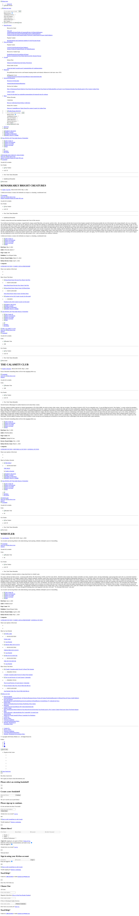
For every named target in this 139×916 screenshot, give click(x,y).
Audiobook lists (22, 40)
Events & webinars (43, 94)
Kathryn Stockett (6, 368)
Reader (6, 835)
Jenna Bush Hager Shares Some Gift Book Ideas (16, 293)
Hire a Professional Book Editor (12, 709)
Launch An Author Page (40, 108)
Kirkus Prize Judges (31, 703)
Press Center (22, 715)
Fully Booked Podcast (35, 56)
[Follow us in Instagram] (4, 745)
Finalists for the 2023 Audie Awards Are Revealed (16, 301)
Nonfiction (23, 33)
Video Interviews (8, 18)
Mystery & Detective (32, 32)
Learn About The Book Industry (70, 709)
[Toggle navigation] (1, 8)
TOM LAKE (7, 639)
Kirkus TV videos (48, 701)
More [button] (5, 96)
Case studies (20, 94)
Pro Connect (7, 21)
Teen (21, 47)
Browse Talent (20, 108)
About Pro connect (29, 108)
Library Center (11, 91)
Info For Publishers (30, 715)
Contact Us (7, 728)
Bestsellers (9, 40)
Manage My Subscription (22, 706)
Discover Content (11, 108)
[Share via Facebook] (9, 142)
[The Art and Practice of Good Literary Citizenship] (17, 677)
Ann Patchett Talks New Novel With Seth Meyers (16, 691)
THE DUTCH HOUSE (10, 661)
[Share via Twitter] (9, 143)
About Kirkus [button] (7, 714)
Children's (50, 35)
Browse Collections (12, 102)
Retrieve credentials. (16, 822)
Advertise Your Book (75, 89)
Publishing (17, 83)
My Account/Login (33, 712)
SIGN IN (9, 4)
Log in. (16, 814)
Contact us (6, 716)
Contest (15, 715)
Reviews (6, 151)
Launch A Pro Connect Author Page (90, 89)
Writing (9, 83)
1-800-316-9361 (9, 876)
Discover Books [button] (8, 696)
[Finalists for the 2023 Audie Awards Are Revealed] (17, 296)
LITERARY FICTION (6, 266)
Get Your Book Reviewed (30, 89)
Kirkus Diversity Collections (11, 712)
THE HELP (7, 468)
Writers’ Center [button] (8, 708)
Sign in (3, 841)
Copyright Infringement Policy (11, 721)
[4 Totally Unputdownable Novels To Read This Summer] (19, 669)
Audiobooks (10, 32)
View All (9, 30)
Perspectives (14, 54)
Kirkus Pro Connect (23, 712)
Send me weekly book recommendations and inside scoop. (16, 842)
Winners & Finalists (12, 62)
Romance (40, 32)
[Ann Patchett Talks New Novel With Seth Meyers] (17, 685)
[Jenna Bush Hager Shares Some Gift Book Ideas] (17, 288)
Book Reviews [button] (7, 25)
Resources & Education (13, 80)
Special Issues (17, 76)
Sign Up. (17, 906)
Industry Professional (9, 838)
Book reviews (7, 13)
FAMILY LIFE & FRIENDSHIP (21, 266)
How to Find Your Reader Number (21, 895)
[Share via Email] (8, 145)
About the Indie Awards (13, 68)
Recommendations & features (30, 94)
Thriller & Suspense (22, 32)
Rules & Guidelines (34, 68)
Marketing (22, 83)
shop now (3, 156)
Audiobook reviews (9, 14)
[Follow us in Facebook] (4, 742)
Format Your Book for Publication (45, 89)
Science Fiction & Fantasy (13, 33)
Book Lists (12, 701)
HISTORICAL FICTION (20, 449)
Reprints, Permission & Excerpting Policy (10, 723)
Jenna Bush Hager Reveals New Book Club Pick (16, 285)
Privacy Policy (7, 718)
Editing (13, 83)
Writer (5, 836)
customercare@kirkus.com (23, 876)
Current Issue (10, 76)
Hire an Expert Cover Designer (62, 89)
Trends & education (12, 94)
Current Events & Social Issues (15, 35)
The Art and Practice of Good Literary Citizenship (16, 683)
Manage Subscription (31, 76)
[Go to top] (4, 749)
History (39, 33)
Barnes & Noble (14, 158)
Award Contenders (24, 68)
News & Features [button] (8, 42)
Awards (19, 54)
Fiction (15, 32)
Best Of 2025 (29, 40)
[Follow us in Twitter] (4, 743)
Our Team (10, 715)
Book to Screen (11, 56)
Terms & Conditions (9, 719)
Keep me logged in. (6, 844)
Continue (18, 795)
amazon (3, 158)
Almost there (4, 811)
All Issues (23, 76)
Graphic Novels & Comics (29, 35)
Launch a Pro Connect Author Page (53, 709)
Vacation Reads (36, 40)
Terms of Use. (26, 841)
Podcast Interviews (9, 19)
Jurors (30, 62)
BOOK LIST (8, 138)
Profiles (9, 54)
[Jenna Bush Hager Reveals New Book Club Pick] (17, 280)
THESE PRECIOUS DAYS (11, 650)
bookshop (7, 158)
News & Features (8, 16)
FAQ (18, 715)
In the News (18, 56)
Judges (40, 68)
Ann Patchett (5, 538)
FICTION (6, 152)
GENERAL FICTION (33, 449)
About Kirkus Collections (23, 102)
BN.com (21, 158)
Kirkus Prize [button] (7, 702)
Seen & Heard (24, 54)
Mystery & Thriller (25, 49)
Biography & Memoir (31, 33)
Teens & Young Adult (41, 35)
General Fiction (11, 47)
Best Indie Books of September (20, 138)
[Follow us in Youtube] (4, 746)
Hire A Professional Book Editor (15, 89)
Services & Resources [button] (9, 78)
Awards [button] (6, 57)
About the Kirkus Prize (23, 62)
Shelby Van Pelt (6, 189)
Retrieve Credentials (21, 903)
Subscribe (39, 76)
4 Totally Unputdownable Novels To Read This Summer (18, 674)
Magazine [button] (6, 69)
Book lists (15, 40)
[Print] (6, 146)
